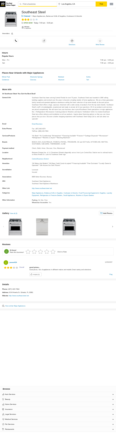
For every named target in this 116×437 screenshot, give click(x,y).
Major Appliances (39, 16)
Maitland (61, 77)
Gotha (88, 77)
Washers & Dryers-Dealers (85, 195)
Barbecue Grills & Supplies (56, 16)
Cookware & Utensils (74, 16)
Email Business (37, 124)
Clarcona (33, 80)
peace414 (13, 262)
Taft (87, 80)
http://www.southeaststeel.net (42, 188)
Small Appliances (69, 195)
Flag (110, 274)
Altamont (61, 80)
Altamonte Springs (36, 77)
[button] (111, 4)
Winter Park (6, 77)
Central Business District (40, 159)
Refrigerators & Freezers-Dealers (51, 195)
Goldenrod (5, 80)
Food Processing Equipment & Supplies (92, 193)
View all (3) (13, 213)
